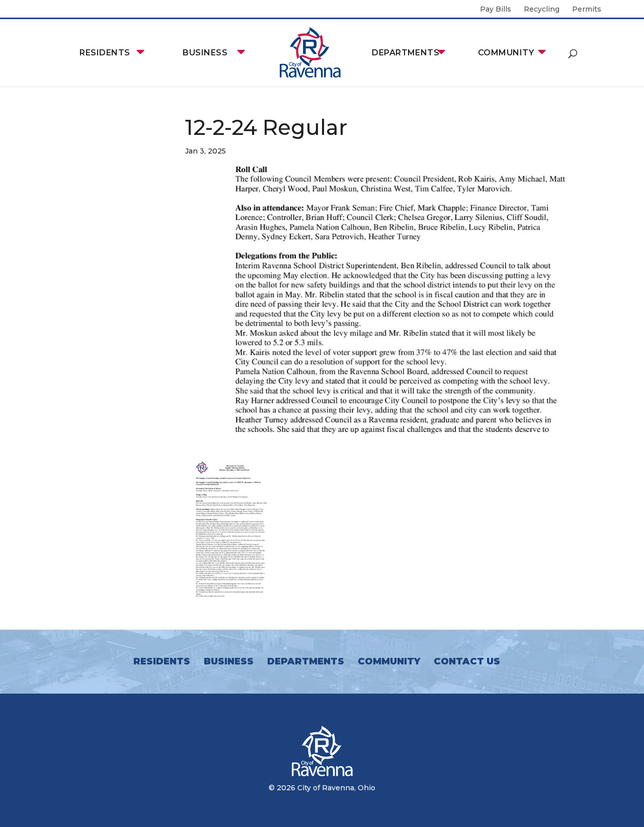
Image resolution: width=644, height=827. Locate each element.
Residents (104, 52)
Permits (586, 10)
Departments (405, 52)
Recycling (541, 10)
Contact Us (467, 661)
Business (205, 52)
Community (506, 52)
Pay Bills (495, 10)
